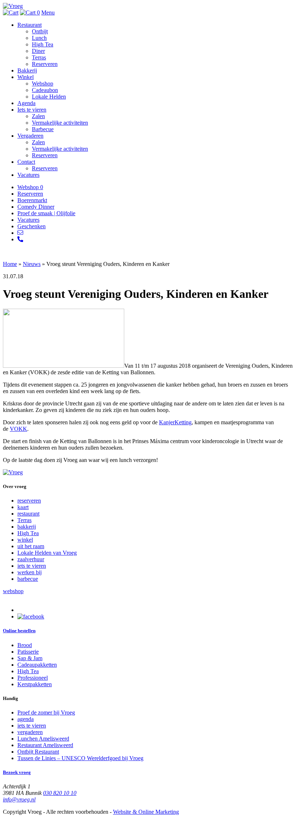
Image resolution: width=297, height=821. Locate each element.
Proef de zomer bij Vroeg (46, 712)
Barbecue (43, 129)
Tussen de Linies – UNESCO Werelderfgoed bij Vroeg (80, 758)
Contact (26, 162)
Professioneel (32, 678)
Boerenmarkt (32, 200)
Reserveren (45, 64)
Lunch (39, 38)
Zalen (38, 116)
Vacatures (28, 175)
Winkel (25, 77)
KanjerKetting (175, 422)
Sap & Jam (29, 658)
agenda (25, 719)
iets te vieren (31, 566)
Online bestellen (19, 630)
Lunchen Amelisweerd (43, 738)
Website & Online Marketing (146, 812)
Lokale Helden (49, 96)
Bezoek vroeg (17, 772)
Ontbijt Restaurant (38, 752)
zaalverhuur (30, 559)
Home (10, 264)
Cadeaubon (45, 90)
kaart (23, 507)
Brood (24, 645)
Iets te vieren (31, 110)
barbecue (27, 579)
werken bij (29, 572)
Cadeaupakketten (37, 665)
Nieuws (32, 264)
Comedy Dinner (35, 207)
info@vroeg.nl (19, 799)
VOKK (18, 429)
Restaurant (29, 25)
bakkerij (26, 527)
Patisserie (28, 652)
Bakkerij (27, 70)
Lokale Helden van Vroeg (47, 553)
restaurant (28, 513)
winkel (25, 540)
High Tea (42, 44)
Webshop (42, 83)
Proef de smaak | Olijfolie (46, 213)
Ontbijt (40, 31)
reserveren (29, 500)
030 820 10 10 (59, 793)
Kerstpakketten (34, 684)
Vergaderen (30, 136)
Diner (38, 51)
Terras (39, 57)
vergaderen (30, 732)
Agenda (26, 103)
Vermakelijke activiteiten (60, 123)
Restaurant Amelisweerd (45, 745)
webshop (13, 591)
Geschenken (31, 226)
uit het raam (30, 546)
